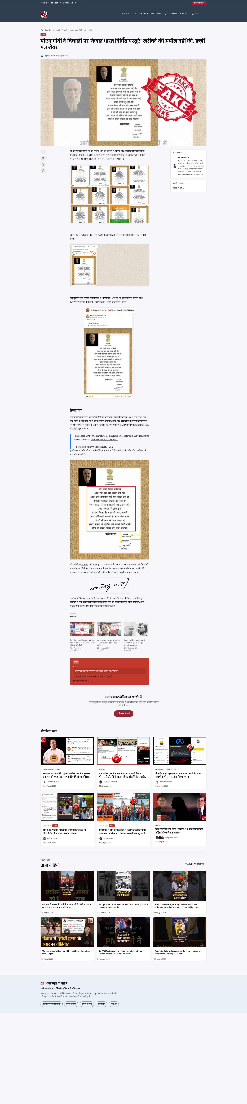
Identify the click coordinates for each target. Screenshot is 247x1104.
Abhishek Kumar (53, 782)
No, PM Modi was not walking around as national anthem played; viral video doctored (120, 952)
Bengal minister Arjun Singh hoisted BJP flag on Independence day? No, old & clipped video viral (177, 906)
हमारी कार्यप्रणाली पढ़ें (81, 681)
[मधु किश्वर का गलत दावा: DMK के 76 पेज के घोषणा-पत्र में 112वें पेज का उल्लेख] (109, 629)
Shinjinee (168, 837)
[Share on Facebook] (43, 152)
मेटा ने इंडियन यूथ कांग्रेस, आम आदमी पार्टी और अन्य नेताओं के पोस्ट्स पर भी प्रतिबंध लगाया (178, 775)
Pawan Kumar (52, 838)
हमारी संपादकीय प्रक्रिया (51, 1004)
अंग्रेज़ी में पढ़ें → (178, 188)
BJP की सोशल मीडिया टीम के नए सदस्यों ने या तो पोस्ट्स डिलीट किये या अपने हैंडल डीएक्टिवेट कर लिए (122, 775)
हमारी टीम (101, 1004)
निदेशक (114, 1004)
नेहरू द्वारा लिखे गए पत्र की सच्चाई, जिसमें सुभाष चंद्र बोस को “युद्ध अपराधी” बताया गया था (134, 643)
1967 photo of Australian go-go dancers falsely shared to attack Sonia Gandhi (123, 906)
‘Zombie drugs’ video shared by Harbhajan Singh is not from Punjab (66, 952)
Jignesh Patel (50, 55)
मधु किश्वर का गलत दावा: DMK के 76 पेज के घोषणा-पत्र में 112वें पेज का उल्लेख (109, 643)
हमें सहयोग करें (199, 3)
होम (42, 30)
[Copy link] (43, 170)
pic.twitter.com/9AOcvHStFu (104, 440)
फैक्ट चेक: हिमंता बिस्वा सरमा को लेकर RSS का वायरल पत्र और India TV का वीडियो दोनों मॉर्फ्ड (82, 643)
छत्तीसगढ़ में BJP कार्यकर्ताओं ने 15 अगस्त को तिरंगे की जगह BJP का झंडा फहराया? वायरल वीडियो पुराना (66, 906)
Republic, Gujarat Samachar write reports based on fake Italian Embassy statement (178, 952)
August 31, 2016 (106, 447)
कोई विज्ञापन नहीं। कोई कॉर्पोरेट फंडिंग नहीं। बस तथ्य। (62, 3)
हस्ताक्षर (84, 565)
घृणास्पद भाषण (171, 13)
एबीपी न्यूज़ (76, 429)
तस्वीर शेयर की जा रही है (104, 151)
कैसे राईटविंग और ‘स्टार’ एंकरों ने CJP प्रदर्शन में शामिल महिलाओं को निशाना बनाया (179, 831)
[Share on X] (43, 158)
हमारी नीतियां (71, 1004)
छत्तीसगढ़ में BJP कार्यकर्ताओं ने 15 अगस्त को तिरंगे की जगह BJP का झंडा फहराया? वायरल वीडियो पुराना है (122, 831)
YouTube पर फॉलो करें (195, 864)
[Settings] (204, 14)
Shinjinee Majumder (111, 782)
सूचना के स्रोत (87, 1004)
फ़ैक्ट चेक (125, 13)
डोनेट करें (183, 13)
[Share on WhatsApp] (43, 164)
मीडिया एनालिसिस (140, 13)
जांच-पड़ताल (156, 13)
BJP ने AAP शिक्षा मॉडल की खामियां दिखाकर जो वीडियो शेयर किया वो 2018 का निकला (64, 831)
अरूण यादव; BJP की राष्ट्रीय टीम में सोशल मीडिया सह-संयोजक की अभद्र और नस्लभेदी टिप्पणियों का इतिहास (66, 775)
